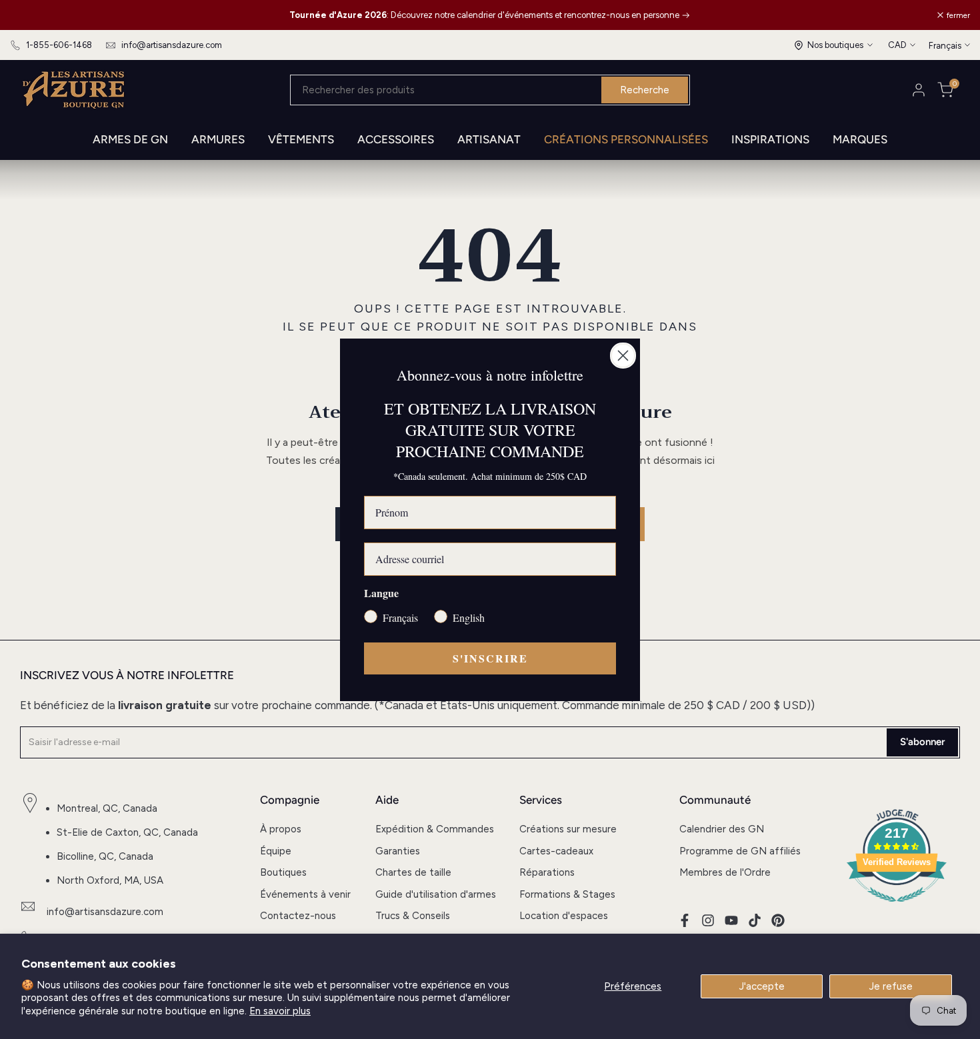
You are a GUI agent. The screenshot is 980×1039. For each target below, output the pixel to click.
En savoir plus (280, 1011)
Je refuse (891, 986)
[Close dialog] (623, 355)
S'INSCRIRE (490, 658)
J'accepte (762, 986)
